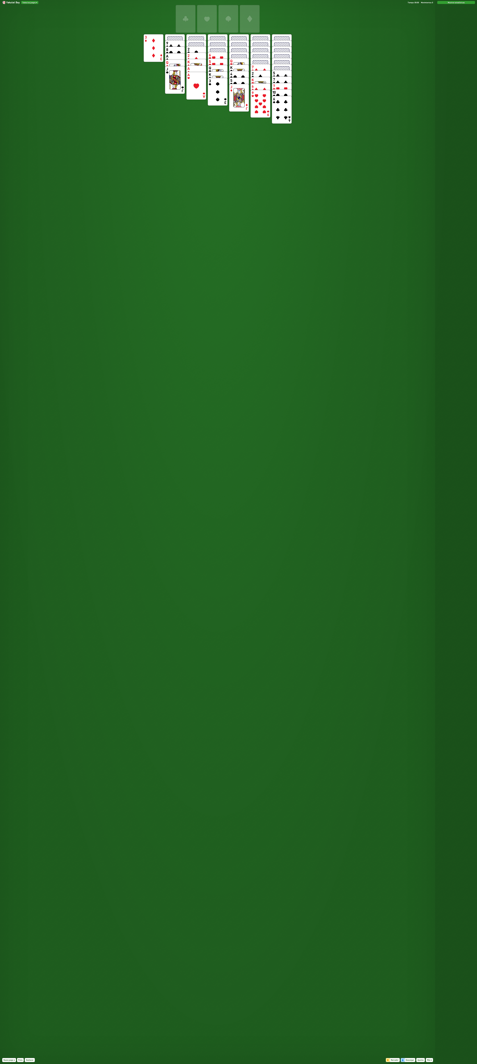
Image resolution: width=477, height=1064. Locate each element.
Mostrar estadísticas (456, 2)
